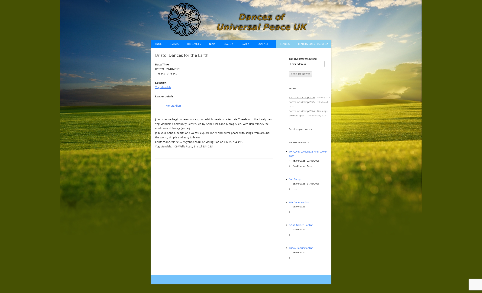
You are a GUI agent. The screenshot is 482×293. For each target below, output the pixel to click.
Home (158, 44)
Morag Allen (173, 105)
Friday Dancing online (301, 248)
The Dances (194, 44)
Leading (285, 44)
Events (174, 44)
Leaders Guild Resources (313, 44)
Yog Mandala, (163, 87)
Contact (263, 44)
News (212, 44)
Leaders (228, 44)
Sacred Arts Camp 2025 (302, 102)
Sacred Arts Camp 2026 (302, 97)
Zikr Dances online (299, 202)
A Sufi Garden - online (301, 225)
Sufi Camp (294, 179)
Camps (245, 44)
